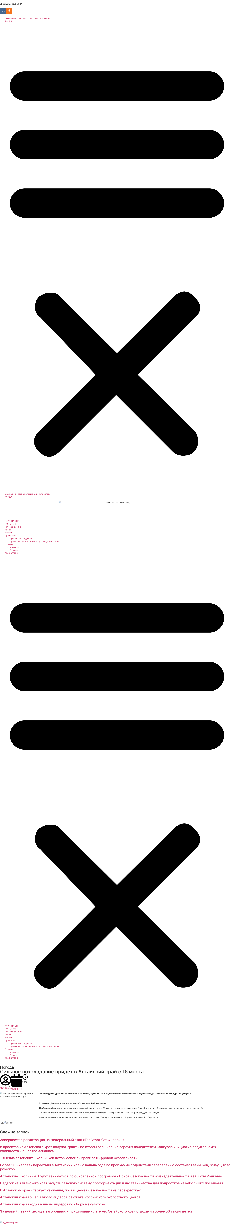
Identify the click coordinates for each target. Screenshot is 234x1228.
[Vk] (3, 11)
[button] (117, 257)
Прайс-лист (10, 535)
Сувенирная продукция (21, 538)
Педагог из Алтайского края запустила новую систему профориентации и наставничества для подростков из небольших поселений (111, 1183)
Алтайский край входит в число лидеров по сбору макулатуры (53, 1204)
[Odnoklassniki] (9, 11)
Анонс (8, 530)
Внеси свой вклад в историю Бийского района (27, 18)
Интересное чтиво (14, 527)
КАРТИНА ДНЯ (12, 521)
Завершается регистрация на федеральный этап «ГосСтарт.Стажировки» (62, 1140)
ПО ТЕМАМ (10, 524)
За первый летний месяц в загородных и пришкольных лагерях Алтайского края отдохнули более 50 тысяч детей (96, 1211)
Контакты (14, 547)
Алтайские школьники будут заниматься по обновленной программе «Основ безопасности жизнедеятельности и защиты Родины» (111, 1176)
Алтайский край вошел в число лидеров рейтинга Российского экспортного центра (70, 1197)
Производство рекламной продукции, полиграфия (34, 541)
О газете (9, 544)
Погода (7, 1067)
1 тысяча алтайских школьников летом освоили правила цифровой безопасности (68, 1158)
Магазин (9, 532)
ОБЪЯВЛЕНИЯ (12, 553)
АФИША (8, 21)
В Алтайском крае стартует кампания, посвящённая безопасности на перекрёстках (70, 1190)
